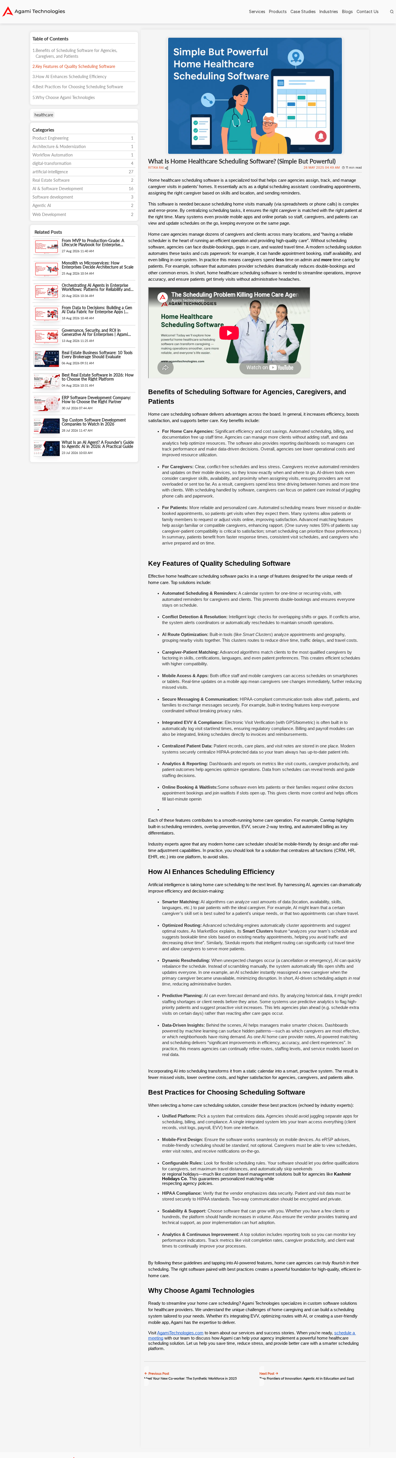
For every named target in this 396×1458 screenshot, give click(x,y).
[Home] (33, 11)
